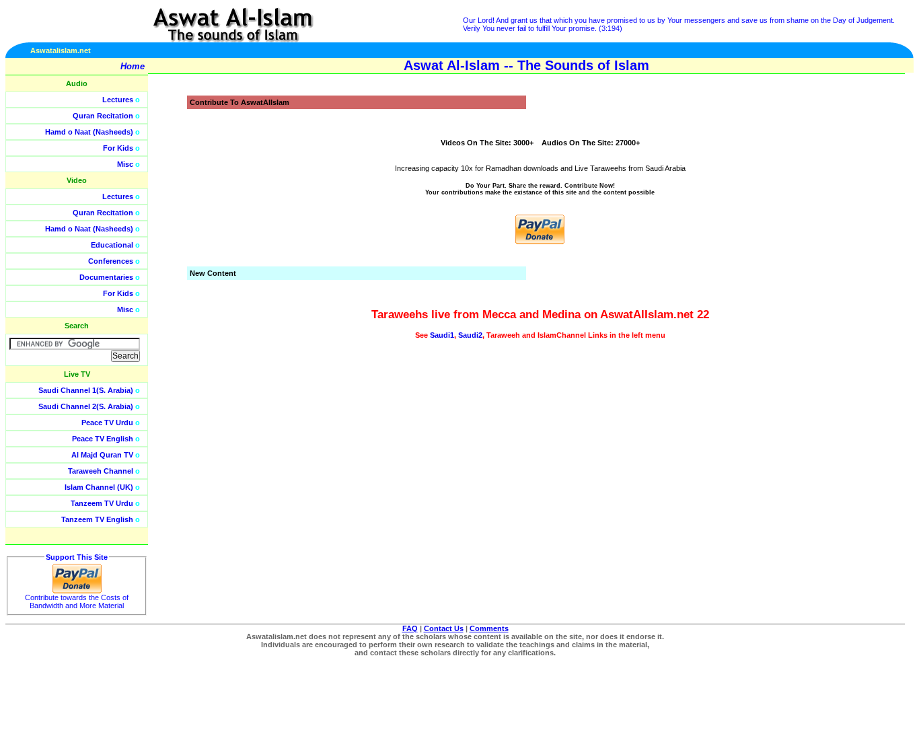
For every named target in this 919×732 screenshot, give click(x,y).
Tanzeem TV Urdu (102, 503)
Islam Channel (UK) (99, 487)
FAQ (410, 628)
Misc (125, 164)
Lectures (117, 100)
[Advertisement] (855, 303)
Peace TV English (102, 439)
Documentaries (106, 277)
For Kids (118, 148)
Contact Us (444, 628)
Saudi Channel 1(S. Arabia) (85, 390)
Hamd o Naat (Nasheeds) (89, 132)
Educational (112, 245)
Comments (489, 628)
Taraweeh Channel (100, 471)
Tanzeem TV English (97, 519)
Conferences (110, 261)
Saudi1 (442, 335)
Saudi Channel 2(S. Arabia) (85, 406)
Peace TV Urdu (107, 422)
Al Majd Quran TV (102, 455)
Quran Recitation (103, 116)
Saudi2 (470, 335)
